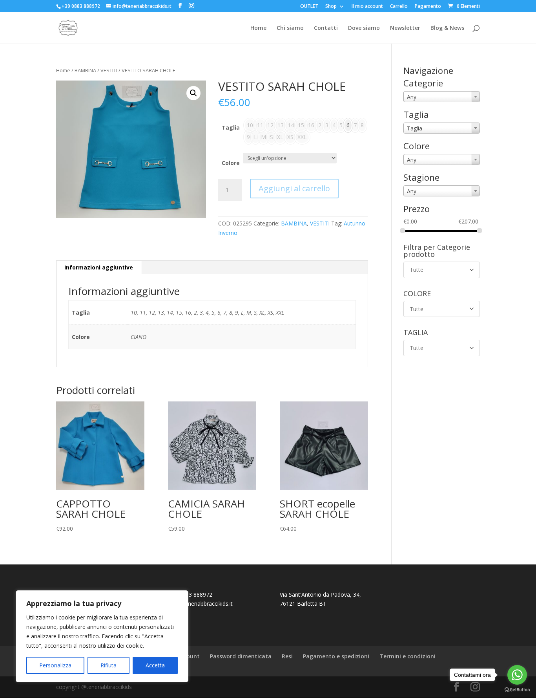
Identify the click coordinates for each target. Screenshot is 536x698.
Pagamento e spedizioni (336, 656)
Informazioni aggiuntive (98, 267)
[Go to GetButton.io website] (517, 690)
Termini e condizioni (407, 656)
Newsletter (405, 28)
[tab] (99, 267)
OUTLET (309, 6)
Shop (331, 6)
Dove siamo (364, 28)
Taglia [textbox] (414, 128)
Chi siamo (290, 28)
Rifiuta (108, 665)
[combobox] (441, 96)
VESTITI (108, 70)
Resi (287, 656)
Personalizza (55, 665)
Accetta (155, 665)
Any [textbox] (411, 97)
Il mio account (367, 6)
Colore (231, 163)
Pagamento (428, 6)
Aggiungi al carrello (294, 188)
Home (258, 28)
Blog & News (447, 28)
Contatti (326, 28)
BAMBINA (85, 70)
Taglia (231, 127)
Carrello (399, 6)
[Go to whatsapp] (517, 675)
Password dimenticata (241, 656)
